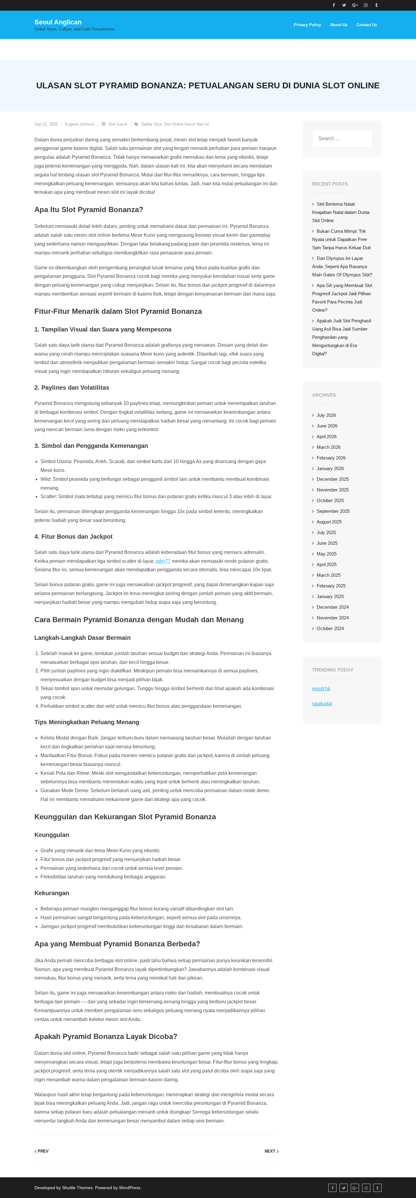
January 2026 (330, 468)
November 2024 (333, 617)
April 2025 (327, 564)
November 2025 (333, 489)
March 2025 (328, 575)
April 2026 (327, 436)
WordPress (129, 1187)
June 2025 (327, 543)
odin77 (163, 561)
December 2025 (333, 479)
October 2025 (330, 500)
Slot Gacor (117, 124)
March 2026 (328, 447)
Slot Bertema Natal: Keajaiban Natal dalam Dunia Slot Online (340, 212)
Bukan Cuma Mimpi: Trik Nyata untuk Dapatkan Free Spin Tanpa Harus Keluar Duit (341, 239)
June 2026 (327, 425)
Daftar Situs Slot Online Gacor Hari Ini (175, 124)
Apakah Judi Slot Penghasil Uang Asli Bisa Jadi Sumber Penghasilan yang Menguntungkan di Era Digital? (341, 337)
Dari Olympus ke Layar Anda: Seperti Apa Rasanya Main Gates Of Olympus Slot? (342, 266)
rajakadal (322, 703)
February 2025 (331, 585)
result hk (321, 688)
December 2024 (333, 607)
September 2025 (333, 511)
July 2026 (326, 415)
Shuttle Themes (77, 1187)
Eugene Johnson (79, 124)
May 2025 (327, 553)
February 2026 (331, 457)
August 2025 (329, 521)
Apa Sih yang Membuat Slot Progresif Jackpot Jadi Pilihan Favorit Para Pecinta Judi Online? (342, 298)
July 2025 (326, 532)
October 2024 (330, 628)
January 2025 (330, 596)
